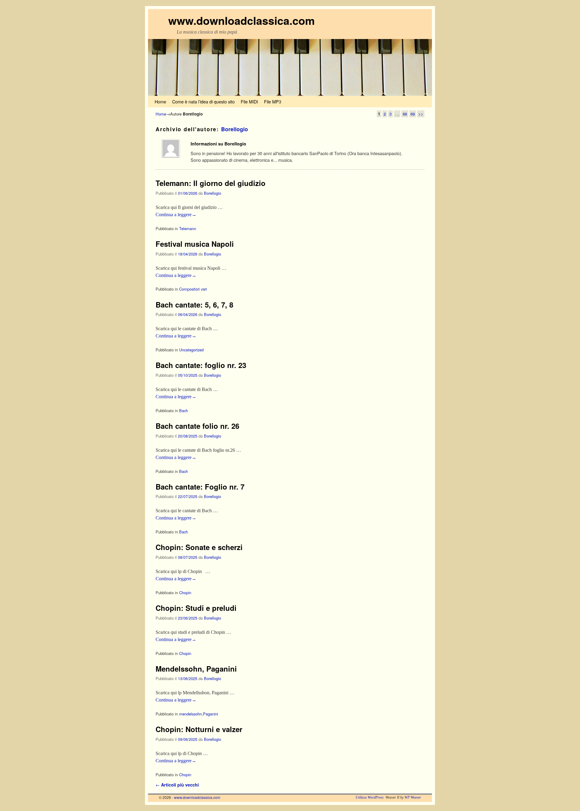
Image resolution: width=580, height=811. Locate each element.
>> (420, 114)
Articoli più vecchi (177, 785)
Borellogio (234, 129)
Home (160, 101)
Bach (183, 410)
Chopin (185, 592)
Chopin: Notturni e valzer (199, 729)
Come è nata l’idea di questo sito (203, 101)
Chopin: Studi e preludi (196, 608)
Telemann (187, 228)
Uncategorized (191, 350)
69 (413, 114)
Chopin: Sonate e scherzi (199, 547)
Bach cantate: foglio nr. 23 (201, 365)
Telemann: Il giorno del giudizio (211, 183)
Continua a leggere (176, 214)
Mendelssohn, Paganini (196, 668)
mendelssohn (190, 714)
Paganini (210, 714)
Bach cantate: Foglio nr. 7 (200, 486)
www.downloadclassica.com (241, 20)
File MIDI (249, 101)
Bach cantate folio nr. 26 (197, 426)
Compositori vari (193, 289)
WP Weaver (412, 797)
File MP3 (272, 101)
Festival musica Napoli (195, 244)
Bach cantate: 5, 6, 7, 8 (194, 304)
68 (405, 114)
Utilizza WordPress (370, 797)
